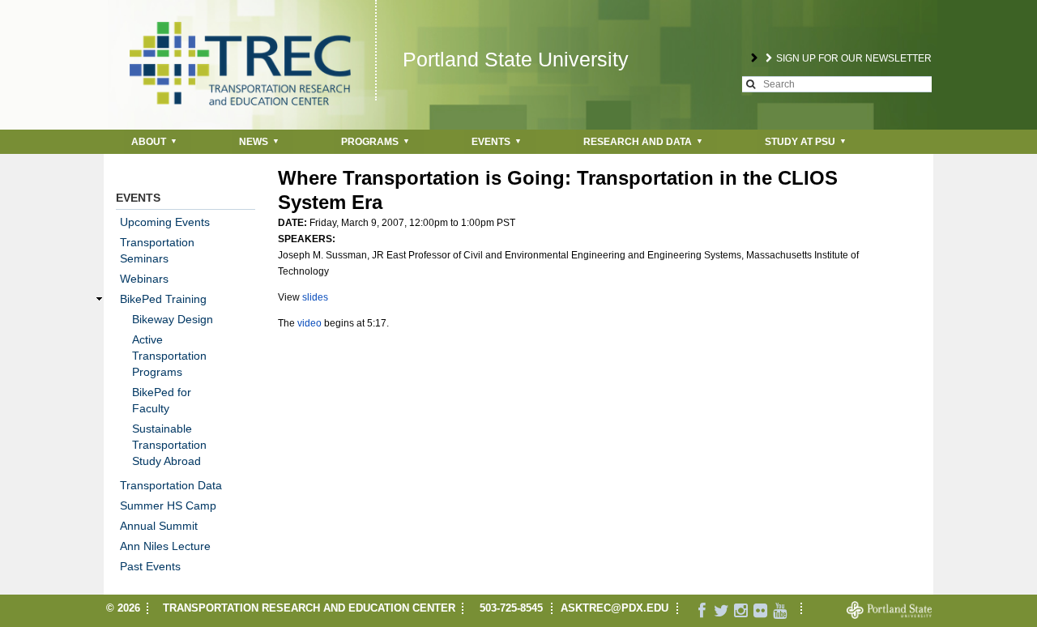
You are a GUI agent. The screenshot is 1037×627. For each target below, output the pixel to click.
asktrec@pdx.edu (614, 608)
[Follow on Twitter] (722, 612)
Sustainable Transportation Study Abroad (169, 444)
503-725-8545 (511, 608)
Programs (370, 141)
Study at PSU (800, 141)
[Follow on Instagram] (741, 612)
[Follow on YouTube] (780, 612)
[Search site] (750, 84)
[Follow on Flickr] (760, 612)
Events (491, 141)
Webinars (144, 278)
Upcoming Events (165, 221)
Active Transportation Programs (169, 355)
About (148, 141)
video (309, 323)
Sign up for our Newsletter (854, 58)
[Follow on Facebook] (702, 612)
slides (315, 297)
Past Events (150, 566)
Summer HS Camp (168, 505)
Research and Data (637, 141)
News (253, 141)
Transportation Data (171, 485)
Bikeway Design (172, 319)
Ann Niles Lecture (165, 546)
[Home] (240, 52)
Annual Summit (159, 525)
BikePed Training (163, 298)
